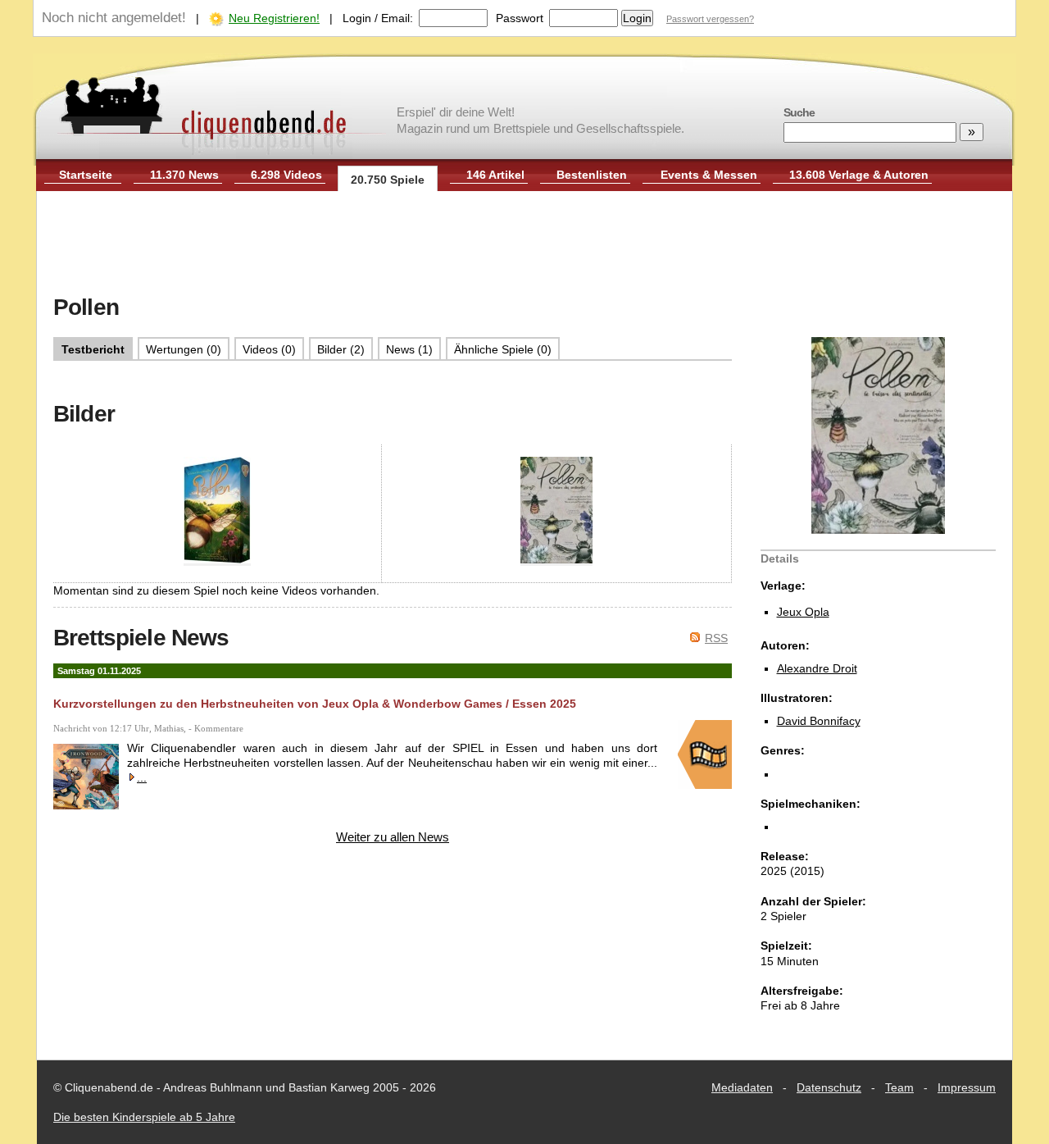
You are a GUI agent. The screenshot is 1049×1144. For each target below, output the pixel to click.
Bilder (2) (341, 349)
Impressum (967, 1087)
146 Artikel (495, 174)
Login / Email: (378, 18)
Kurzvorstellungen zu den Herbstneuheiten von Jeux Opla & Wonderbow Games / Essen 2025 (314, 703)
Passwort (519, 18)
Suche (799, 112)
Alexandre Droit (817, 668)
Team (899, 1087)
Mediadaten (742, 1087)
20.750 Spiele (388, 179)
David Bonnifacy (819, 720)
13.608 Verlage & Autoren (859, 174)
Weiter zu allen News (392, 837)
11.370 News (184, 174)
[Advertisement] (524, 244)
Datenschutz (829, 1087)
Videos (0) (269, 349)
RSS (716, 638)
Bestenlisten (591, 174)
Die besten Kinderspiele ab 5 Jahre (144, 1116)
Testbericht (93, 349)
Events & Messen (709, 174)
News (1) (409, 349)
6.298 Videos (286, 174)
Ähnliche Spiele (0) (503, 349)
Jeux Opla (803, 611)
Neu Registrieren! (274, 18)
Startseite (85, 174)
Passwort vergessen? (710, 19)
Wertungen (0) (183, 349)
